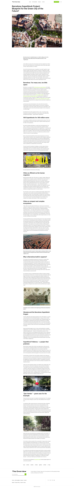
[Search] (60, 2)
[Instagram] (50, 480)
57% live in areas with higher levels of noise (42, 98)
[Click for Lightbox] (37, 241)
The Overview (38, 486)
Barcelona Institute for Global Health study (30, 96)
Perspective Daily (37, 459)
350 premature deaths (39, 94)
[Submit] (25, 474)
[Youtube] (52, 480)
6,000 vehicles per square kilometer (40, 87)
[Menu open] (61, 2)
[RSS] (48, 480)
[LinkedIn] (54, 480)
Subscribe (56, 1)
